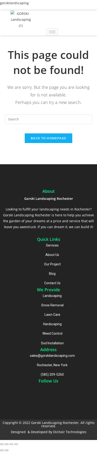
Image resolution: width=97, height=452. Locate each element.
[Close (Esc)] (2, 444)
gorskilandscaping (14, 3)
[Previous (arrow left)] (2, 450)
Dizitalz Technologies (69, 432)
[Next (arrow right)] (6, 450)
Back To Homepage (48, 138)
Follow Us (48, 381)
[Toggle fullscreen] (11, 444)
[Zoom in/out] (16, 444)
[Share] (6, 444)
